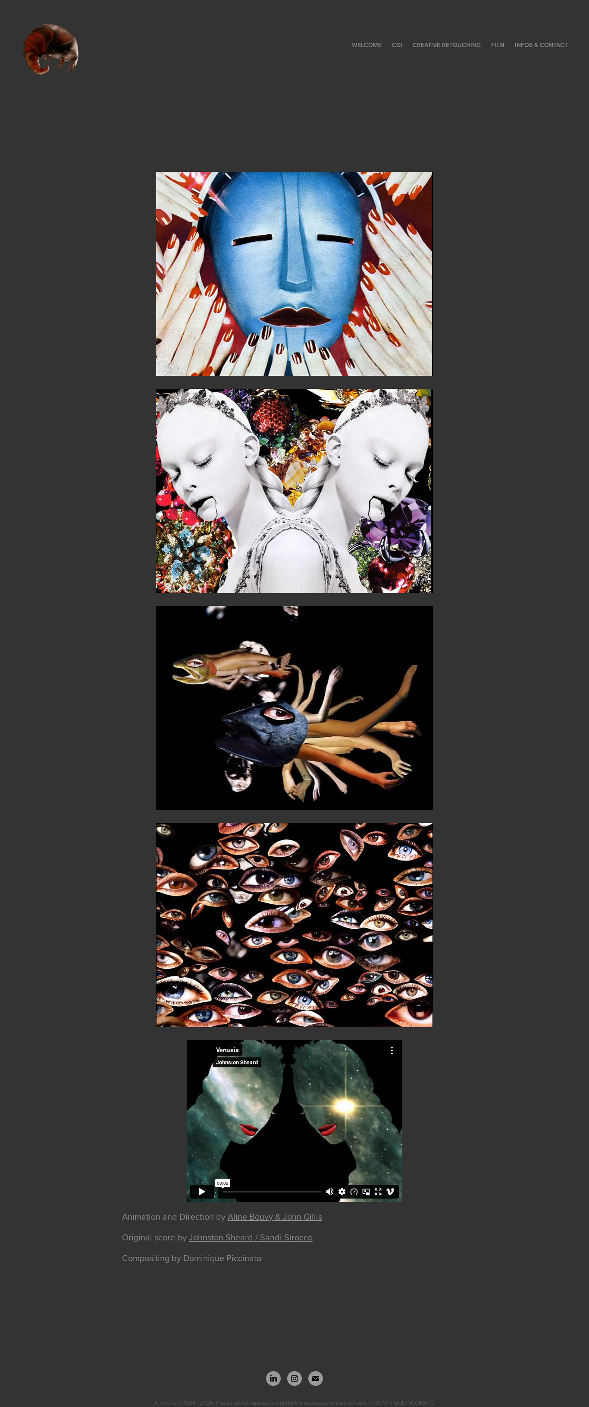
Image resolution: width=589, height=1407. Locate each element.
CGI (397, 45)
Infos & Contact (541, 45)
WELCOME (367, 45)
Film (497, 45)
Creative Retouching (447, 45)
